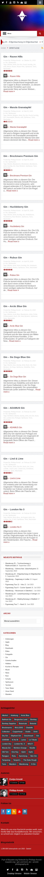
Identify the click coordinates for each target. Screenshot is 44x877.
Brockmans (25, 164)
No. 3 (11, 519)
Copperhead (17, 732)
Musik (7, 670)
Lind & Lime (13, 469)
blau (14, 365)
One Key (15, 752)
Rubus (15, 267)
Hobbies (8, 663)
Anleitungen (9, 639)
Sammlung (23, 756)
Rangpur (5, 756)
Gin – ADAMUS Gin (14, 408)
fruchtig (30, 64)
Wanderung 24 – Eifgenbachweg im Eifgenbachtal (22, 574)
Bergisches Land (20, 719)
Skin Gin (33, 756)
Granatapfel (10, 117)
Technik (8, 685)
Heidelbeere (30, 215)
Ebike (7, 651)
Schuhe (8, 679)
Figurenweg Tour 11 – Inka (14, 584)
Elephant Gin (16, 736)
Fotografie (8, 654)
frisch (19, 265)
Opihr (31, 752)
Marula (17, 117)
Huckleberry (7, 217)
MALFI (30, 744)
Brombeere (33, 164)
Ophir (23, 752)
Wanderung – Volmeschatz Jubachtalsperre (20, 569)
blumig (19, 365)
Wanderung (23, 764)
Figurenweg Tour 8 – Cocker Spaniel (18, 588)
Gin (6, 62)
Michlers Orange (20, 748)
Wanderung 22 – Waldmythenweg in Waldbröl (21, 599)
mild (4, 66)
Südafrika (27, 367)
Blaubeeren (17, 164)
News (7, 673)
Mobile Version (30, 873)
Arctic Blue (16, 314)
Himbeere (33, 265)
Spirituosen (12, 62)
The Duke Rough (30, 760)
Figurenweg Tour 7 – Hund (14, 604)
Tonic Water (9, 688)
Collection (6, 732)
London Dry (10, 418)
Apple (7, 642)
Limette (5, 469)
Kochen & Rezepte (12, 667)
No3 (15, 519)
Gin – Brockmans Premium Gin (20, 156)
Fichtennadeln (8, 316)
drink (14, 64)
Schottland (29, 469)
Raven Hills (21, 66)
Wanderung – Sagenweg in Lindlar (17, 579)
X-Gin (33, 764)
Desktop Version (14, 873)
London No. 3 (19, 744)
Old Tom (5, 752)
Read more (8, 91)
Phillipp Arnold (16, 60)
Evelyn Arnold (15, 779)
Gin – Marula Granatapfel (17, 107)
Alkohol (9, 64)
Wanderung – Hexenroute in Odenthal (18, 591)
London (6, 519)
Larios (23, 740)
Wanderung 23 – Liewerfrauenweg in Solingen (21, 594)
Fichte (35, 314)
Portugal (18, 418)
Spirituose (28, 66)
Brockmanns (7, 728)
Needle (32, 748)
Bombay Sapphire (9, 723)
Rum (7, 676)
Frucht (25, 64)
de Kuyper (24, 517)
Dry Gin (19, 64)
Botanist (33, 723)
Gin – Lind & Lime (13, 458)
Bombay (33, 719)
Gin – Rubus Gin (12, 257)
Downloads (9, 648)
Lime (31, 466)
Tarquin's (16, 760)
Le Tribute (33, 740)
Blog (7, 645)
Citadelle (29, 728)
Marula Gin (6, 748)
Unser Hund (9, 691)
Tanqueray (6, 760)
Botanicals (23, 723)
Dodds (27, 732)
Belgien (15, 115)
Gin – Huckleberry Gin (15, 207)
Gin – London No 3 (13, 509)
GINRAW (5, 740)
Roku (14, 756)
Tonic (34, 66)
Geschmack (28, 736)
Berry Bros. (16, 517)
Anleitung (14, 715)
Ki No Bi (15, 740)
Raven (14, 66)
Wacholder (7, 69)
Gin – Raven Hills (13, 56)
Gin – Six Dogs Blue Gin (16, 357)
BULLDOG (19, 728)
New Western (20, 166)
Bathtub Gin (6, 719)
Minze (9, 66)
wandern (12, 764)
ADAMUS (10, 416)
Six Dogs (13, 367)
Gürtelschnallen (10, 660)
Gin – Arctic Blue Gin (15, 306)
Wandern (8, 694)
